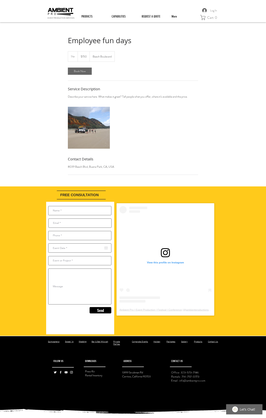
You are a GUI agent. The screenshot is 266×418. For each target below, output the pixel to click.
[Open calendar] (106, 248)
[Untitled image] (89, 128)
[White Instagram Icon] (71, 372)
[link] (80, 71)
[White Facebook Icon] (60, 372)
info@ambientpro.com (192, 381)
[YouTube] (66, 372)
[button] (94, 16)
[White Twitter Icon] (55, 372)
